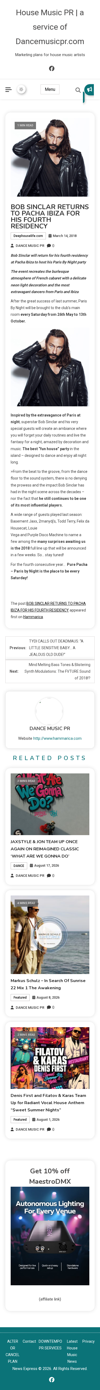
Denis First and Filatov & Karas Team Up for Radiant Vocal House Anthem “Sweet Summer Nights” (48, 1103)
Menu (50, 89)
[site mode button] (21, 89)
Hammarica (33, 617)
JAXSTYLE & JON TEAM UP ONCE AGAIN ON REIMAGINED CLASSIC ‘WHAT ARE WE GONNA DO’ (45, 849)
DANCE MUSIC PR (30, 246)
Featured (20, 997)
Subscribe (88, 93)
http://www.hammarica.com (57, 738)
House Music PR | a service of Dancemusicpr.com (50, 27)
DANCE (19, 866)
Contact (29, 1341)
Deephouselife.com (28, 236)
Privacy (88, 1341)
